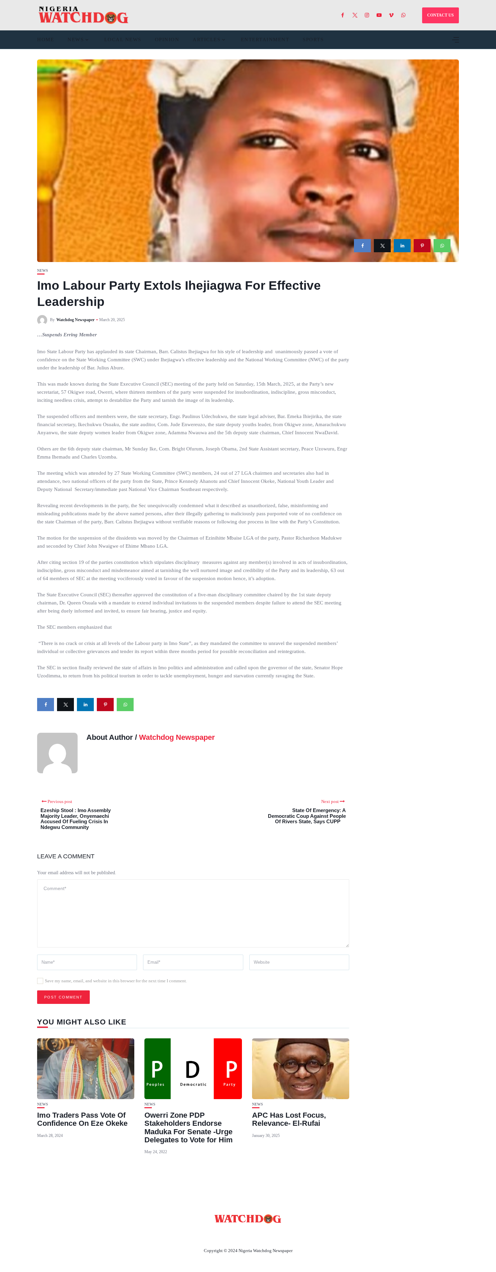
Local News (122, 39)
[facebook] (362, 245)
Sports (313, 39)
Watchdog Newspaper (75, 319)
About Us (203, 1234)
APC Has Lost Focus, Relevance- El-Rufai (289, 1119)
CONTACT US (440, 15)
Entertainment (265, 39)
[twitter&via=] (382, 245)
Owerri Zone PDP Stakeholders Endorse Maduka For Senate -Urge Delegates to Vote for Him (188, 1127)
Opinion (167, 39)
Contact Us (240, 1234)
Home (45, 39)
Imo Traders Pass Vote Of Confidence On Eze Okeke (82, 1119)
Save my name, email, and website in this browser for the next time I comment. (116, 980)
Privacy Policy (285, 1234)
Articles (206, 39)
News (75, 39)
